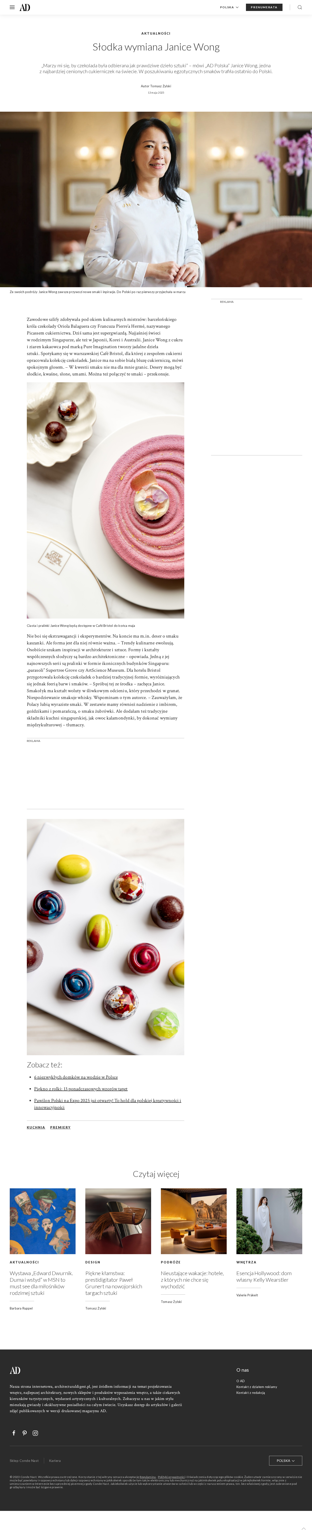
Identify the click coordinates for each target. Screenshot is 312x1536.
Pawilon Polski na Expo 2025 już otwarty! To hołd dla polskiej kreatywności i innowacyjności (107, 1104)
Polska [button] (227, 7)
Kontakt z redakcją (250, 1393)
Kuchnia (36, 1127)
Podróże (171, 1262)
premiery (60, 1127)
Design (92, 1262)
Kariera (55, 1460)
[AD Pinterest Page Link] (22, 1433)
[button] (303, 1528)
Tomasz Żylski (160, 86)
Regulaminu (148, 1477)
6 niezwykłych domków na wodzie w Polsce (76, 1077)
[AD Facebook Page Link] (11, 1433)
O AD (240, 1381)
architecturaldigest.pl (72, 1386)
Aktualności (24, 1262)
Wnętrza (246, 1262)
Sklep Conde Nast (24, 1460)
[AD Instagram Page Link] (33, 1433)
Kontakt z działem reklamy (256, 1387)
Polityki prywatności (171, 1477)
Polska (284, 1460)
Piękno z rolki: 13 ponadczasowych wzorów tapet (81, 1089)
